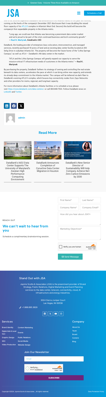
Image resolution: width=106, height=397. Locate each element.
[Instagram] (61, 313)
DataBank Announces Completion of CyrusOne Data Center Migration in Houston (47, 166)
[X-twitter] (50, 313)
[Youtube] (56, 313)
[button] (78, 13)
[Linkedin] (45, 313)
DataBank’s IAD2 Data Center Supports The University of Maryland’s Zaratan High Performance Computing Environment (17, 171)
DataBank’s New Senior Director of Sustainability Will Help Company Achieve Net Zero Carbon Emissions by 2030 (78, 169)
